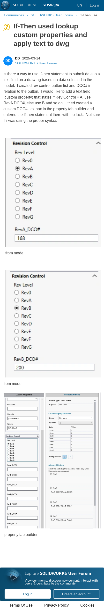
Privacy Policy (56, 605)
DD (17, 58)
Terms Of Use (21, 605)
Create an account (76, 594)
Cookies (87, 605)
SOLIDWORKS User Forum (36, 63)
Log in (27, 594)
